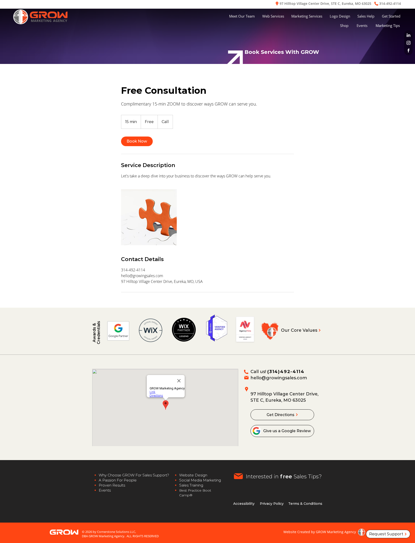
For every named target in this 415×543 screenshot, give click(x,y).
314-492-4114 (390, 3)
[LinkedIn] (408, 35)
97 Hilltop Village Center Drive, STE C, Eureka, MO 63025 (325, 3)
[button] (273, 16)
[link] (137, 141)
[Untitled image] (149, 217)
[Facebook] (408, 50)
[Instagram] (408, 43)
